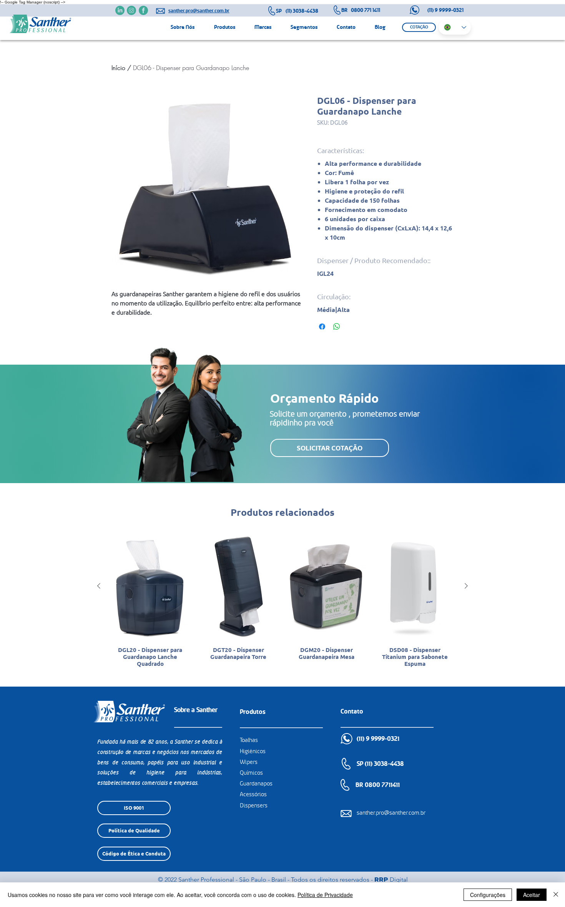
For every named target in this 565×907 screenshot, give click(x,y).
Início (118, 67)
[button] (419, 27)
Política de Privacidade (325, 895)
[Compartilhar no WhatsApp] (336, 326)
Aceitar (531, 895)
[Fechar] (555, 895)
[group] (282, 606)
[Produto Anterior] (98, 585)
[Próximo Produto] (466, 585)
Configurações (487, 895)
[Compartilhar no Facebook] (322, 326)
